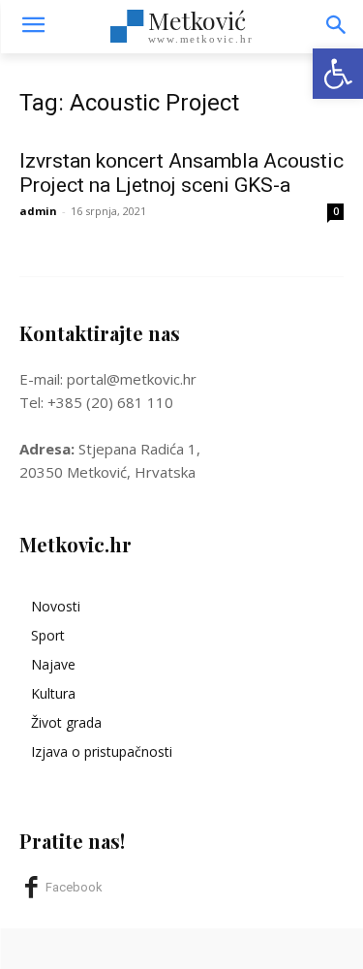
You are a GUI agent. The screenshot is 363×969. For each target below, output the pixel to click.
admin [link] (38, 210)
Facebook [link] (74, 887)
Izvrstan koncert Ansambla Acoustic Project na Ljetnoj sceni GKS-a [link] (181, 173)
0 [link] (336, 211)
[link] (338, 73)
